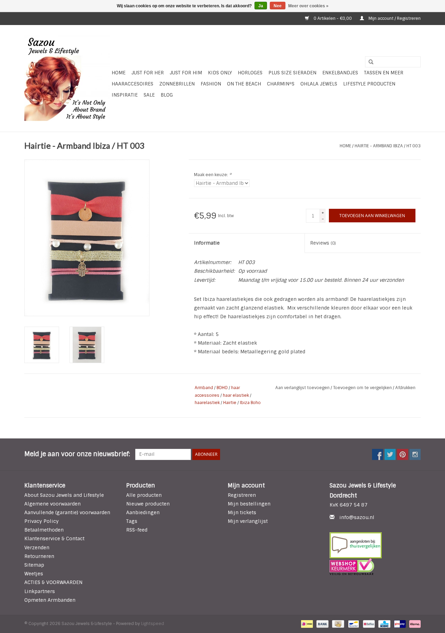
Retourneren (39, 556)
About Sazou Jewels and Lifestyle (64, 495)
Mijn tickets (242, 512)
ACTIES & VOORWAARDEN (53, 582)
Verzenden (36, 547)
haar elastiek (236, 395)
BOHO (222, 388)
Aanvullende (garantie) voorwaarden (67, 512)
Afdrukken (405, 388)
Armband (204, 388)
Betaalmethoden (44, 530)
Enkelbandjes (340, 72)
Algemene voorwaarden (52, 504)
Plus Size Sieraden (292, 72)
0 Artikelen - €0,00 (333, 18)
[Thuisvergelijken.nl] (375, 545)
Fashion (211, 84)
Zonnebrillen (177, 84)
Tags (131, 521)
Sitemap (34, 565)
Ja (260, 5)
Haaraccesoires (132, 84)
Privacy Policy (41, 521)
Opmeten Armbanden (49, 600)
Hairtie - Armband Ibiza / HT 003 (388, 146)
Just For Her (147, 72)
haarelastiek (207, 402)
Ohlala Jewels (318, 84)
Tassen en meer (383, 72)
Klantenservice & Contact (54, 538)
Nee (278, 5)
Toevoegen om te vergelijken (363, 388)
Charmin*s (280, 84)
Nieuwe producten (148, 504)
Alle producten (144, 495)
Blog (167, 95)
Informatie (207, 243)
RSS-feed (136, 530)
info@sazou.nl (356, 517)
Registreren (242, 495)
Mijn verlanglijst (248, 521)
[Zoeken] (368, 62)
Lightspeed (152, 623)
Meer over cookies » (308, 5)
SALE (149, 95)
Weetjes (33, 573)
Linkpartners (39, 591)
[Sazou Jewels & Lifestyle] (67, 78)
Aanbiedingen (143, 512)
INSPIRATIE (125, 95)
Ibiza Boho (250, 402)
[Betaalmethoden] (306, 623)
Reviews (323, 243)
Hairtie (229, 402)
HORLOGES (250, 72)
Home (119, 72)
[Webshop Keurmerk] (375, 566)
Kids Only (220, 72)
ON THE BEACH (244, 84)
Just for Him (186, 72)
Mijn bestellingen (249, 504)
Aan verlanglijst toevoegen (303, 388)
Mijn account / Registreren (394, 18)
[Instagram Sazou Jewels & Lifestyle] (415, 454)
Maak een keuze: (213, 175)
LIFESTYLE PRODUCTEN (369, 84)
